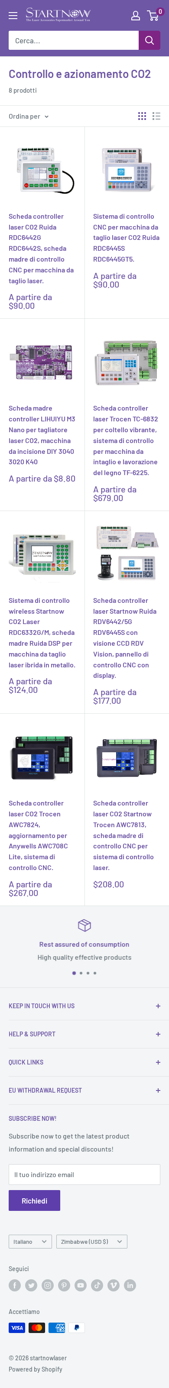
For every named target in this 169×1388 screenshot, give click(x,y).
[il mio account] (135, 15)
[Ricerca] (149, 40)
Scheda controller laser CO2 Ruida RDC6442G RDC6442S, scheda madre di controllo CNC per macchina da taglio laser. (41, 248)
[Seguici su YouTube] (81, 1285)
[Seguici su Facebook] (15, 1285)
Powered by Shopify (35, 1369)
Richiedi (34, 1200)
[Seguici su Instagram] (48, 1285)
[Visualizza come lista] (156, 116)
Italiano (22, 1241)
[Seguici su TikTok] (97, 1285)
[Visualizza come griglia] (142, 116)
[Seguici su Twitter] (31, 1285)
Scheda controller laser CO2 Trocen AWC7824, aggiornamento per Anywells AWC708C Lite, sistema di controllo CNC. (38, 835)
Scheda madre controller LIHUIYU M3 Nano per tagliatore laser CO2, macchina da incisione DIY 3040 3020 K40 (42, 435)
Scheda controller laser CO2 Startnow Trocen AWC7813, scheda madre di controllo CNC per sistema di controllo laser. (123, 835)
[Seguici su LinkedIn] (130, 1285)
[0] (153, 15)
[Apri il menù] (13, 15)
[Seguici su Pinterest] (64, 1285)
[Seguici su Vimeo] (113, 1285)
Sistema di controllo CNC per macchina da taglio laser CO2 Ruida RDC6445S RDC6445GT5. (126, 237)
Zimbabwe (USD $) (84, 1241)
